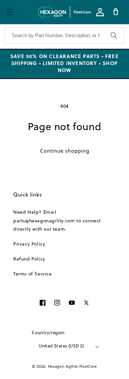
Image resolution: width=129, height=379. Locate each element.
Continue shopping (64, 151)
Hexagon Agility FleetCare (72, 367)
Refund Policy (29, 259)
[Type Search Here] (113, 35)
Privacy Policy (29, 244)
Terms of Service (32, 274)
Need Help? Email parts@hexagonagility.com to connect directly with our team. (57, 221)
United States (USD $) (61, 346)
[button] (10, 12)
